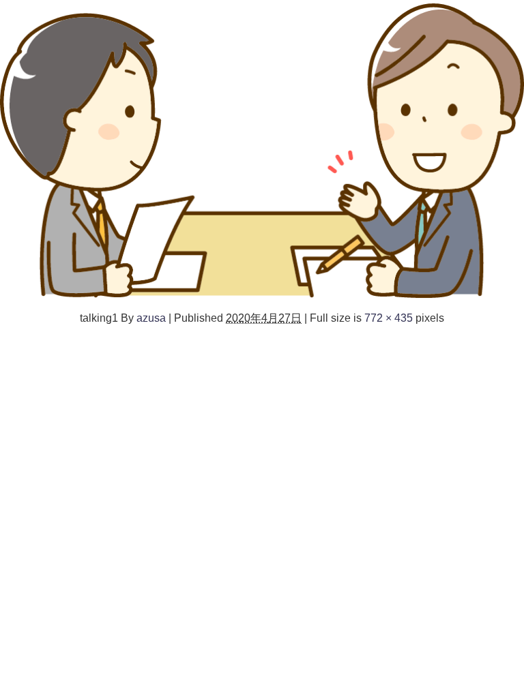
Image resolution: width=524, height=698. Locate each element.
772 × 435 (388, 317)
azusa (151, 317)
